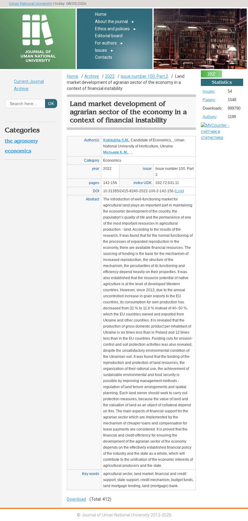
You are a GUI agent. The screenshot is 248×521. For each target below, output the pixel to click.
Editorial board (108, 35)
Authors (209, 116)
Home (100, 14)
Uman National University (30, 3)
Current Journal (29, 81)
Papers (209, 99)
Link (179, 191)
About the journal (111, 21)
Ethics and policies (112, 28)
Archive (21, 88)
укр (211, 73)
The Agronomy (21, 141)
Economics (18, 151)
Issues (101, 50)
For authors (106, 43)
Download (76, 499)
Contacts (103, 57)
